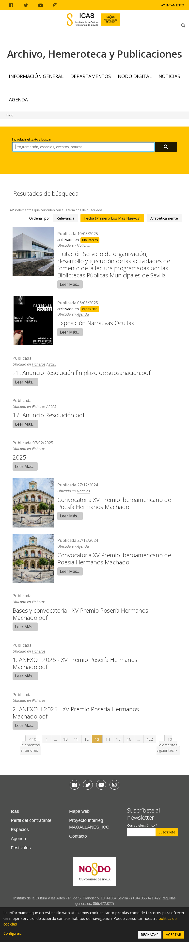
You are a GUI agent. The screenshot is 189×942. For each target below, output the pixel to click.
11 (76, 739)
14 (108, 739)
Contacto (78, 836)
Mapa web (79, 811)
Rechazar (149, 934)
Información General (36, 76)
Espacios (20, 829)
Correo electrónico (142, 825)
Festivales (21, 847)
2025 (52, 364)
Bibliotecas (90, 240)
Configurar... (12, 933)
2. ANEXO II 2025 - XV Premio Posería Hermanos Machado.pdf (76, 712)
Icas (15, 811)
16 (129, 739)
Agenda (18, 99)
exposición (89, 309)
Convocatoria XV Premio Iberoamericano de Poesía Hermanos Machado (114, 503)
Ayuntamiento (172, 5)
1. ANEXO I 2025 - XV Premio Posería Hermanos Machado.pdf (75, 663)
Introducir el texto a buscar (31, 139)
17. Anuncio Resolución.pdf (48, 415)
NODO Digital (135, 76)
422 (149, 739)
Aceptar (173, 934)
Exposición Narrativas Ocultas (95, 323)
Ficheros (38, 364)
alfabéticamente (164, 218)
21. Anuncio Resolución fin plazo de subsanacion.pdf (81, 372)
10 (65, 739)
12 (86, 739)
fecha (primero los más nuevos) (112, 218)
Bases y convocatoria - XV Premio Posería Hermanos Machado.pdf (80, 614)
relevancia (65, 218)
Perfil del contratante (31, 820)
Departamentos (90, 76)
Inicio (9, 115)
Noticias (169, 76)
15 (118, 739)
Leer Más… (70, 284)
